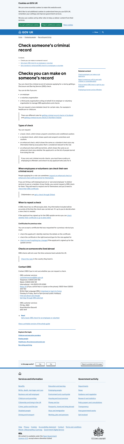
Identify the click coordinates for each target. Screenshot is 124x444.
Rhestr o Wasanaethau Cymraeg (30, 430)
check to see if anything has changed (33, 240)
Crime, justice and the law (28, 406)
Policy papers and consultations (90, 402)
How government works (87, 411)
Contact (61, 427)
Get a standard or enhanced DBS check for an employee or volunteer (42, 65)
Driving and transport (26, 415)
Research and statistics (87, 398)
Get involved (83, 415)
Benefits (21, 386)
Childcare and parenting (27, 398)
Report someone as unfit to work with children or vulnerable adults (90, 80)
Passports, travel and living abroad (61, 406)
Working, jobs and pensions (58, 415)
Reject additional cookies (51, 25)
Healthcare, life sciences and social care (31, 342)
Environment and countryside (59, 394)
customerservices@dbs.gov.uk (31, 277)
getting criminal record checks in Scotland (57, 115)
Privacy (26, 427)
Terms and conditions (73, 427)
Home (20, 37)
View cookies (68, 25)
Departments (83, 386)
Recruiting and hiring (44, 37)
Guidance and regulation (87, 394)
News (80, 390)
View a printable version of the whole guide (34, 324)
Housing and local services (58, 398)
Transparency (83, 406)
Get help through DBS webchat (31, 298)
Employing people (30, 37)
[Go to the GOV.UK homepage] (25, 32)
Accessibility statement (47, 427)
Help (20, 427)
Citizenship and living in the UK (29, 402)
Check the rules (27, 259)
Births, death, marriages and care (30, 390)
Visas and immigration (56, 411)
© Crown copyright (98, 438)
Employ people (23, 339)
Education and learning (56, 386)
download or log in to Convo (51, 291)
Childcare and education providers (29, 335)
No (53, 364)
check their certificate (28, 189)
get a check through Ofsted (44, 195)
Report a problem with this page (92, 364)
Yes (42, 364)
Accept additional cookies (29, 25)
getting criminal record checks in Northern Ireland (42, 118)
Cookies (34, 427)
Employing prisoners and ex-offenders (90, 90)
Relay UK (23, 287)
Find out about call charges (30, 296)
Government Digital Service (54, 430)
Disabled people (24, 411)
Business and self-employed (28, 394)
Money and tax (53, 402)
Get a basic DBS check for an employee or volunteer (37, 63)
